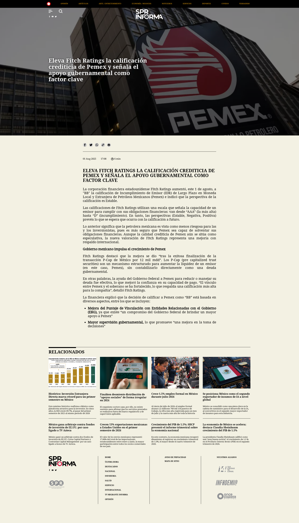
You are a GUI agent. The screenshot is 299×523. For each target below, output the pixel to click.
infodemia (110, 476)
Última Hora (215, 3)
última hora (112, 462)
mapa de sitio (172, 461)
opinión (109, 499)
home (108, 457)
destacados (111, 466)
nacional (110, 471)
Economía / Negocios (90, 3)
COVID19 (173, 3)
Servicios (135, 3)
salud (108, 480)
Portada (235, 3)
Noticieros (115, 3)
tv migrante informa (116, 494)
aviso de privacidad (175, 457)
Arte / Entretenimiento (58, 3)
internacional (113, 490)
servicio (109, 485)
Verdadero (192, 3)
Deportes (154, 3)
